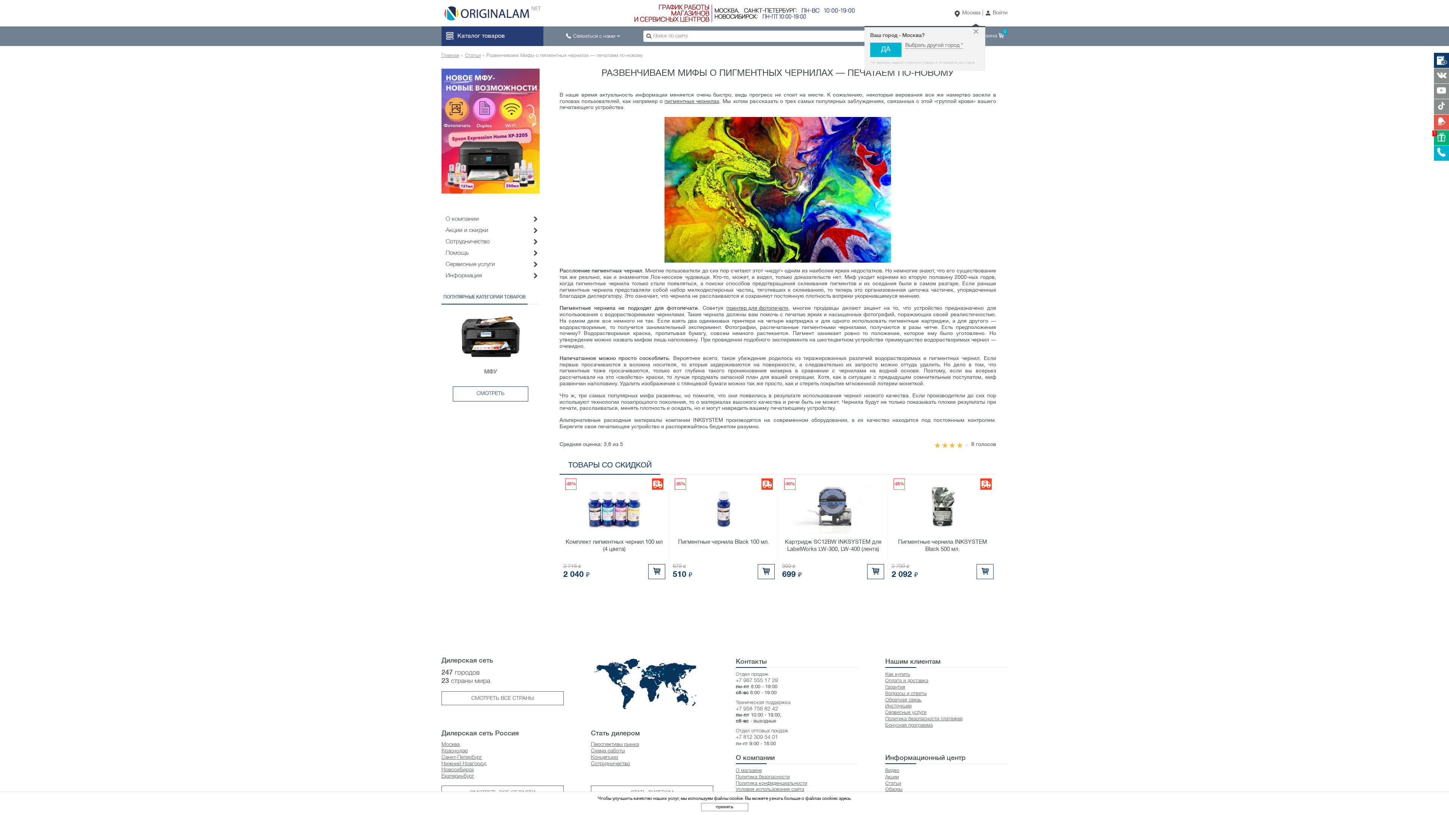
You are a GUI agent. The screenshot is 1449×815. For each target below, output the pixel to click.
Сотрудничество (610, 763)
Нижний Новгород (463, 763)
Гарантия (895, 687)
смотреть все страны (502, 698)
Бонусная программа (909, 725)
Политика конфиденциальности (771, 783)
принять (724, 807)
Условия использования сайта (770, 789)
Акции (892, 777)
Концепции (604, 757)
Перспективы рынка (615, 744)
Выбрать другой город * (934, 45)
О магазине (749, 771)
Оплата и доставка (906, 681)
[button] (996, 13)
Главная (450, 56)
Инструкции (898, 706)
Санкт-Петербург (461, 757)
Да (886, 49)
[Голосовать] (937, 445)
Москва (971, 13)
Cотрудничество (468, 241)
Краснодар (454, 751)
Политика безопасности (763, 777)
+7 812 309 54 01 (757, 737)
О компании (462, 219)
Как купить (897, 674)
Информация (464, 275)
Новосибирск (457, 769)
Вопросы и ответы (906, 694)
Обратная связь (903, 700)
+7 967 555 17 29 (757, 680)
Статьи (473, 56)
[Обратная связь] (1441, 122)
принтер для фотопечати (757, 308)
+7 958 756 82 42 (757, 709)
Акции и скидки (467, 230)
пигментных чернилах (692, 101)
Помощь (457, 253)
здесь (845, 799)
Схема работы (608, 751)
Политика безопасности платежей (924, 719)
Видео (892, 771)
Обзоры (894, 789)
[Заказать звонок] (1441, 153)
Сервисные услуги (470, 264)
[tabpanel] (490, 131)
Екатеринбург (457, 776)
